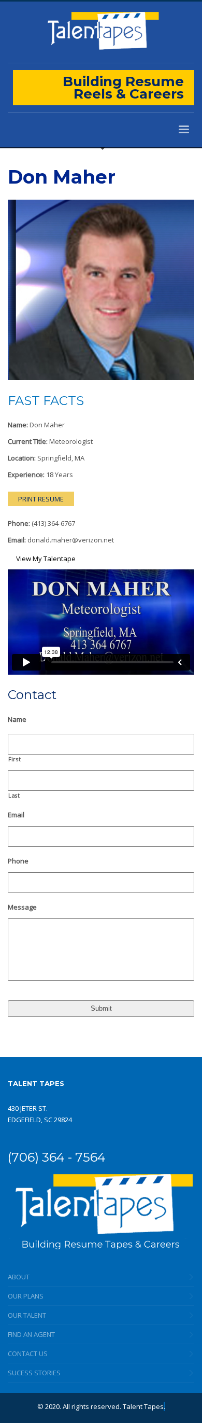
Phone (18, 861)
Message (22, 907)
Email (16, 815)
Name (17, 719)
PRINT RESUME (41, 499)
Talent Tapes (143, 1406)
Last (14, 795)
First (14, 759)
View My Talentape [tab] (46, 558)
